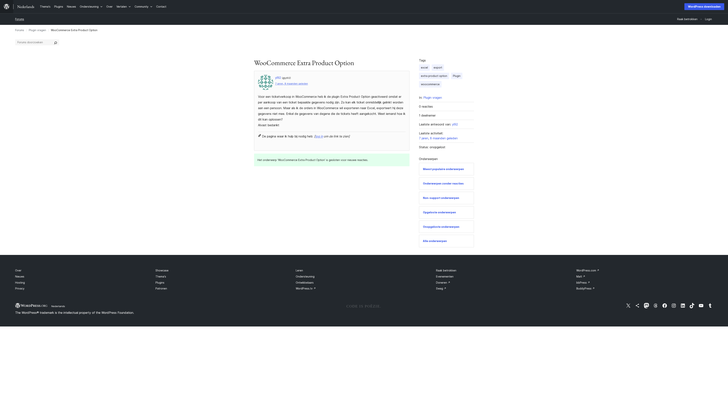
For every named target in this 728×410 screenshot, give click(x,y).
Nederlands (58, 306)
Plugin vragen (37, 30)
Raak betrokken (446, 270)
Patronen (161, 288)
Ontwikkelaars (305, 282)
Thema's (160, 276)
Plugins (159, 282)
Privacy (19, 288)
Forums (19, 19)
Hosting (20, 282)
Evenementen (444, 276)
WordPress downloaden (704, 6)
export (438, 67)
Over (18, 270)
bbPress (583, 282)
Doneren (443, 282)
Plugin (456, 75)
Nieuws (19, 276)
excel (424, 67)
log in (319, 136)
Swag (441, 288)
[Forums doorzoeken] (55, 42)
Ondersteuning (305, 276)
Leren (299, 270)
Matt (580, 276)
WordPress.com (587, 270)
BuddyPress (585, 288)
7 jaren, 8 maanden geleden (291, 83)
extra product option (434, 75)
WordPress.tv (306, 288)
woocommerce (430, 84)
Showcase (162, 270)
